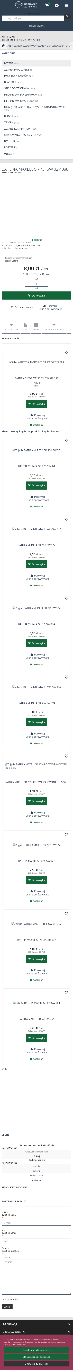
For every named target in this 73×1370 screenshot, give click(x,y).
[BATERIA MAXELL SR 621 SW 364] (36, 1002)
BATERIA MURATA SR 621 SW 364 (36, 624)
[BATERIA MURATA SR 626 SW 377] (36, 529)
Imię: (9, 1231)
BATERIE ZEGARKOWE (27, 45)
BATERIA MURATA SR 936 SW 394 (36, 703)
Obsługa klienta (13, 1331)
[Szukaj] (67, 16)
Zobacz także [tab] (11, 329)
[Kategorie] (66, 5)
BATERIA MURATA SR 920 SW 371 (36, 466)
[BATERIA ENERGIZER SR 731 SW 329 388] (36, 362)
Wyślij (7, 1306)
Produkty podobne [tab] (53, 329)
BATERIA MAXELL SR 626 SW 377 (36, 860)
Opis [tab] (26, 329)
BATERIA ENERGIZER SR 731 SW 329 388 (36, 378)
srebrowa (36, 1180)
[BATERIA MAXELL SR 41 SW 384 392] (36, 923)
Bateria (15, 261)
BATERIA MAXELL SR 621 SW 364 (36, 1018)
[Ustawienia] (56, 5)
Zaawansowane (37, 25)
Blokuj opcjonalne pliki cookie (36, 1357)
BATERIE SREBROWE (50, 45)
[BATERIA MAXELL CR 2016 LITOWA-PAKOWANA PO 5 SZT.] (36, 766)
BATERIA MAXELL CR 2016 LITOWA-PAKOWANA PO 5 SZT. (36, 782)
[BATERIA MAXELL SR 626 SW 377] (36, 844)
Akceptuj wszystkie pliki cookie (37, 1350)
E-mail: (9, 1213)
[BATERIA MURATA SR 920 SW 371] (36, 450)
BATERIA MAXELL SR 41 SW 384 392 (36, 939)
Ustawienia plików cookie (36, 1364)
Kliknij (30, 258)
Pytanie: (10, 1249)
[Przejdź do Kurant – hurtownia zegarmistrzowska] (3, 45)
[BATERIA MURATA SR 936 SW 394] (36, 687)
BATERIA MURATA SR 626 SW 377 (36, 545)
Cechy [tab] (36, 329)
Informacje (10, 1324)
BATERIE (10, 45)
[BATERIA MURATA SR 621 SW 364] (36, 608)
